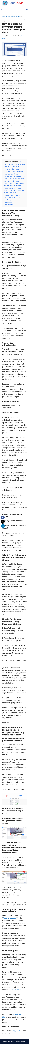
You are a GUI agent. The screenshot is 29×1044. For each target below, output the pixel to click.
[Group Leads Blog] (13, 3)
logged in (16, 1031)
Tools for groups (9, 918)
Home (3, 16)
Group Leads (16, 990)
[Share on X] (3, 522)
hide (21, 162)
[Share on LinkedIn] (3, 526)
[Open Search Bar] (2, 9)
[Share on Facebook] (3, 517)
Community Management (13, 16)
